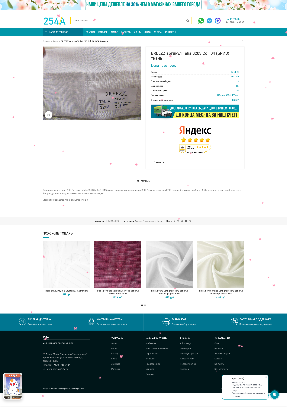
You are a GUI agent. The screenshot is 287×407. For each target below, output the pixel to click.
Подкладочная (153, 364)
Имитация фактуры (189, 353)
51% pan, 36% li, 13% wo (228, 95)
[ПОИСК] (187, 20)
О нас (217, 343)
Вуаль (114, 358)
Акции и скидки (222, 353)
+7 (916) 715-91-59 (61, 365)
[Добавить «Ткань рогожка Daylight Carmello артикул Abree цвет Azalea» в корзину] (139, 245)
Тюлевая (150, 358)
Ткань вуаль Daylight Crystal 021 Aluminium (66, 291)
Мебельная (151, 343)
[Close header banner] (283, 6)
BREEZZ (235, 72)
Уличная (150, 369)
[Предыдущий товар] (236, 41)
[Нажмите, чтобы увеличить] (48, 114)
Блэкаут (115, 353)
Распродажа (149, 221)
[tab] (143, 179)
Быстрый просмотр (87, 252)
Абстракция (186, 343)
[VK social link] (182, 221)
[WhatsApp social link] (178, 221)
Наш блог (219, 348)
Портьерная (152, 353)
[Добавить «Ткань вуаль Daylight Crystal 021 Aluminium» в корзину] (87, 245)
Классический (187, 358)
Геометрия (185, 348)
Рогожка (115, 369)
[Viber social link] (190, 221)
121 (237, 90)
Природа (184, 369)
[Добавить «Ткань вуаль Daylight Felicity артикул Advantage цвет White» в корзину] (190, 245)
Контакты (219, 364)
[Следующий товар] (242, 41)
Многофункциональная (157, 348)
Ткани (55, 41)
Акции (138, 221)
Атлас (114, 343)
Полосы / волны (188, 364)
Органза (150, 374)
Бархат (114, 348)
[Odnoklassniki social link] (174, 221)
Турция (235, 100)
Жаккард (115, 364)
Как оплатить (221, 369)
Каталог (219, 358)
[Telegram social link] (186, 221)
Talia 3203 (234, 76)
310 (237, 86)
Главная (46, 41)
